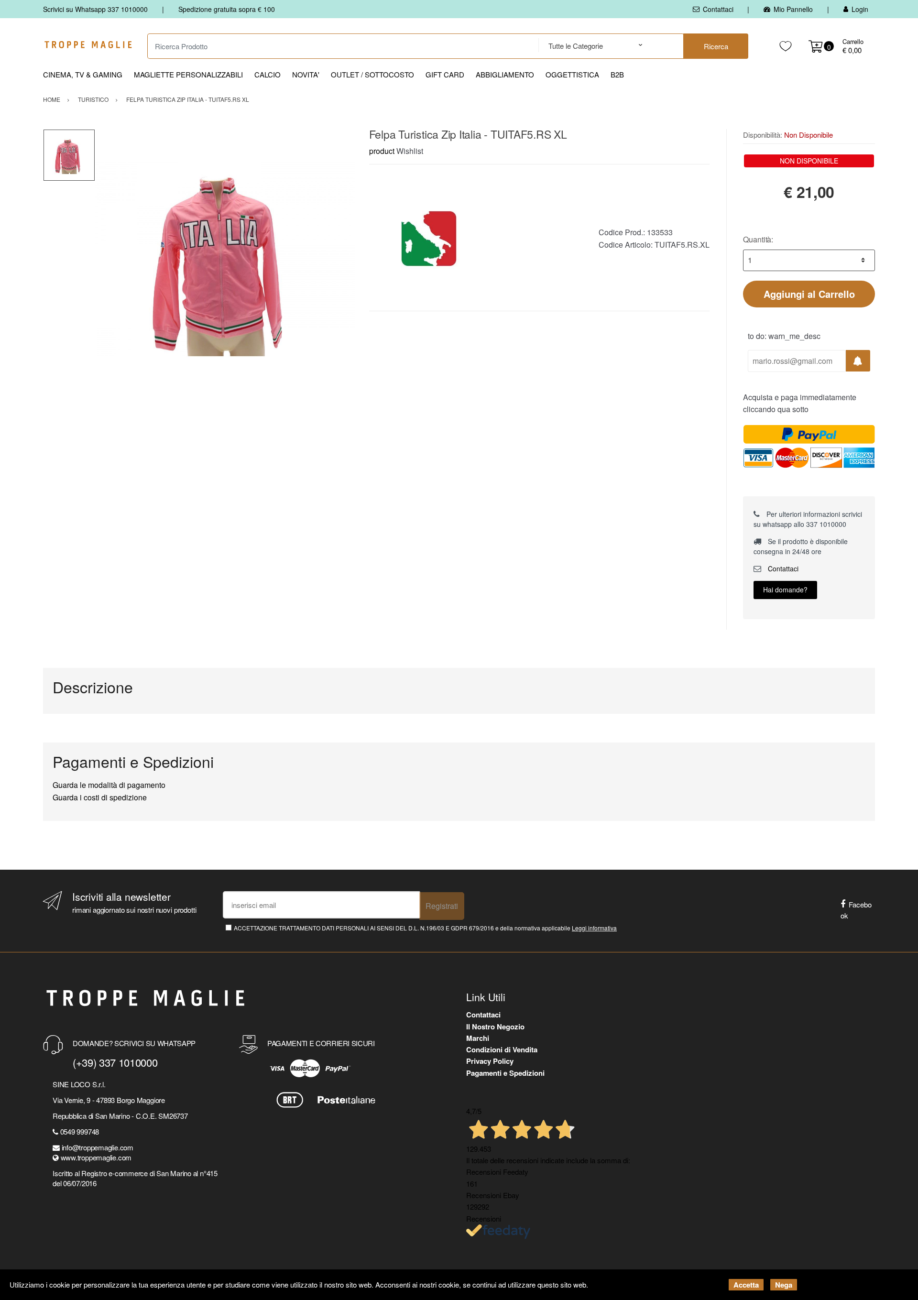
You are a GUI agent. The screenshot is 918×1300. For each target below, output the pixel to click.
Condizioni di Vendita (501, 1049)
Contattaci (718, 9)
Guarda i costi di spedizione (100, 797)
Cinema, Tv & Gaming (82, 74)
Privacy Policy (490, 1061)
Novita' (305, 74)
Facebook (856, 909)
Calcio (267, 74)
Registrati (442, 905)
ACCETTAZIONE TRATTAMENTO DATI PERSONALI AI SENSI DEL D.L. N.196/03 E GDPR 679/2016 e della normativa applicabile (425, 928)
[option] (225, 259)
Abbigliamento (505, 74)
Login (860, 9)
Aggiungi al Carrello (809, 294)
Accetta (746, 1284)
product (381, 150)
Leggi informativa (594, 928)
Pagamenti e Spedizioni (505, 1073)
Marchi (477, 1038)
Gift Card (445, 74)
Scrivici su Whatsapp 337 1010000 (95, 9)
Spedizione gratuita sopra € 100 (226, 9)
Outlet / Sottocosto (372, 74)
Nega (783, 1284)
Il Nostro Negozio (495, 1026)
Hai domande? (785, 589)
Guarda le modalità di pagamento (109, 784)
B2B (617, 74)
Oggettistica (572, 74)
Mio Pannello (793, 9)
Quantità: (758, 239)
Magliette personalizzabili (188, 74)
